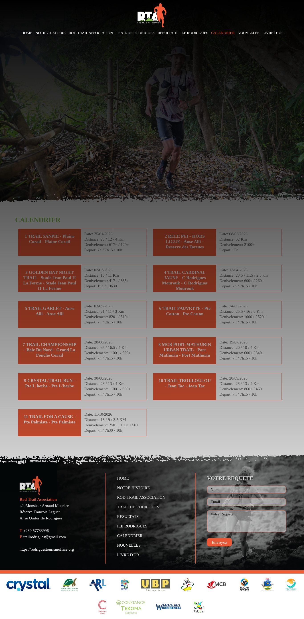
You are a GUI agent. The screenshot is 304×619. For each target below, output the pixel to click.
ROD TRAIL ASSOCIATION (91, 33)
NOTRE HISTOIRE (50, 33)
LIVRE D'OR (272, 33)
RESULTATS (167, 33)
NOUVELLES (248, 33)
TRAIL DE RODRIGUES (135, 33)
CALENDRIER (223, 33)
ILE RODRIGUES (194, 33)
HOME (26, 33)
